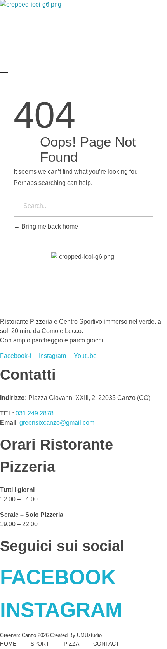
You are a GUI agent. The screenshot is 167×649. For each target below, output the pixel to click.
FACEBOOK (58, 576)
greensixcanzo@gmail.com (56, 422)
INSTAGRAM (61, 609)
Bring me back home (49, 226)
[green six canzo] (32, 32)
